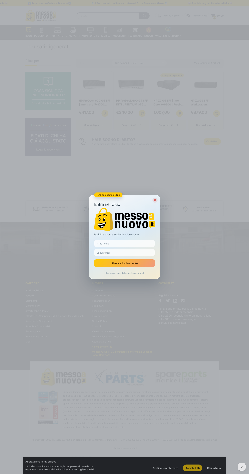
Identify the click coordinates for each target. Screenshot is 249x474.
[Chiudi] (155, 200)
